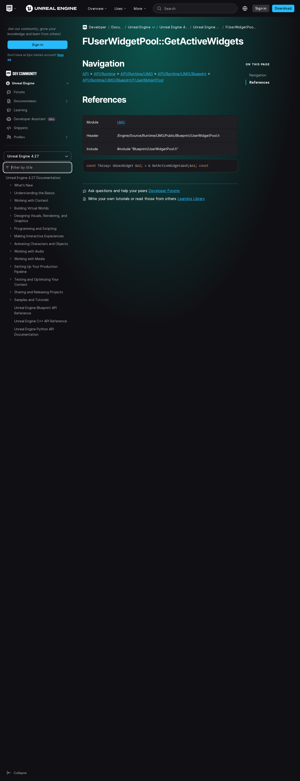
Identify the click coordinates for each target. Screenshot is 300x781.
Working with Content (31, 200)
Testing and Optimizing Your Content (36, 281)
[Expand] (10, 185)
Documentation (117, 27)
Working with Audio (29, 251)
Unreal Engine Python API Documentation (34, 331)
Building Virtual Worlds (31, 208)
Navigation (257, 75)
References (259, 82)
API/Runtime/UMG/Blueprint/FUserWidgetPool (122, 80)
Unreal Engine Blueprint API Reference (35, 310)
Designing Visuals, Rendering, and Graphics (40, 218)
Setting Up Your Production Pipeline (36, 269)
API (85, 73)
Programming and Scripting (35, 229)
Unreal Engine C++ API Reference (40, 321)
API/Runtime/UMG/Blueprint (182, 73)
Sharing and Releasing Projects (38, 292)
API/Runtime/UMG (136, 73)
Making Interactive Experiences (39, 236)
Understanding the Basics (34, 193)
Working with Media (29, 259)
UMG (121, 122)
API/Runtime (105, 73)
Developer (97, 27)
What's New (23, 185)
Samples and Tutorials (31, 300)
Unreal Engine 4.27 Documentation (33, 178)
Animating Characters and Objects (41, 244)
